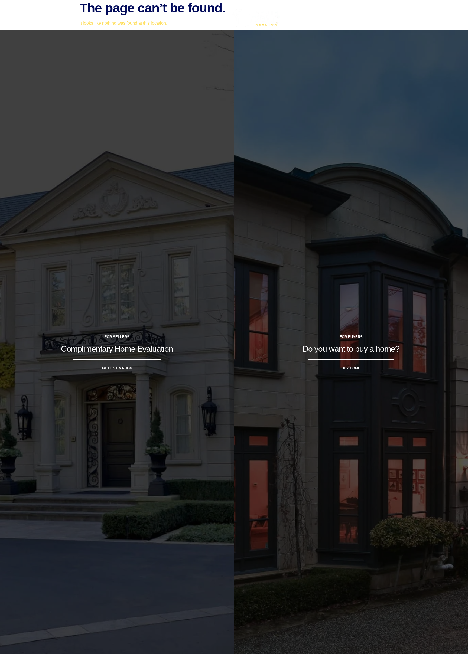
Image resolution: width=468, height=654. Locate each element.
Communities (108, 18)
